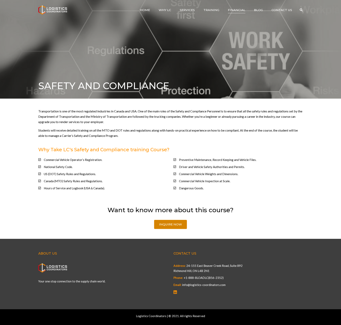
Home (145, 10)
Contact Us (282, 10)
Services (187, 10)
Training (211, 10)
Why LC (165, 10)
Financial (236, 10)
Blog (258, 10)
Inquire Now (170, 224)
